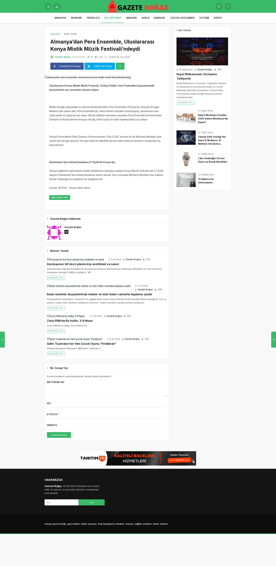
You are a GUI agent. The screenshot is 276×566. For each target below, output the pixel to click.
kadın (156, 523)
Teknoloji (93, 17)
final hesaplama (106, 523)
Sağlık (146, 17)
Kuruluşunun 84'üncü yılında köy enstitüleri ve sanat (83, 264)
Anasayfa (60, 17)
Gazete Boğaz (63, 56)
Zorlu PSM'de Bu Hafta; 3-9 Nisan (70, 320)
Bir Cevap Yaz (60, 197)
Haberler (159, 17)
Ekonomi (76, 17)
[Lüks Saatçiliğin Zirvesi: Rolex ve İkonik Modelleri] (186, 159)
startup (129, 523)
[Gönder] (219, 6)
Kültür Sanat (113, 17)
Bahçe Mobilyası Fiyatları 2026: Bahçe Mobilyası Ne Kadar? (213, 119)
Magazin (131, 17)
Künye (218, 17)
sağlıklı (138, 523)
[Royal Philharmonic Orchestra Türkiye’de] (202, 51)
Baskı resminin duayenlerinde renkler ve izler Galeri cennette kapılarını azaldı (99, 294)
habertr (164, 523)
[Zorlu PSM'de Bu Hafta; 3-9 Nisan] (66, 316)
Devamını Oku (55, 277)
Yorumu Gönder (59, 435)
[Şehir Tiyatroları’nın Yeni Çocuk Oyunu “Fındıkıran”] (75, 339)
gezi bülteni (73, 523)
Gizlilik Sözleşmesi (182, 17)
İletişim (204, 17)
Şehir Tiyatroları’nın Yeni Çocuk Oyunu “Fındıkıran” (81, 343)
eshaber (147, 523)
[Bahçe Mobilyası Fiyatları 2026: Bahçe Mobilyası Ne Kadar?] (186, 115)
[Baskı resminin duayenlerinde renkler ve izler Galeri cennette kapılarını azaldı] (88, 285)
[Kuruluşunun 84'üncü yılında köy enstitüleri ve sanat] (75, 259)
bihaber (120, 523)
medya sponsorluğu (55, 523)
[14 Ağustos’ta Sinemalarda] (186, 179)
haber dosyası (88, 523)
